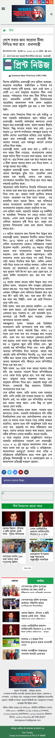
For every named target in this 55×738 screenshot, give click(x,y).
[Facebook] (27, 2)
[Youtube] (31, 2)
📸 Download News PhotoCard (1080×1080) (27, 75)
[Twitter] (35, 2)
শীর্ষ (11, 30)
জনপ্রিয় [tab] (40, 581)
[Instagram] (39, 2)
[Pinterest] (47, 2)
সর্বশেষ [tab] (14, 581)
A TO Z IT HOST (38, 735)
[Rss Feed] (51, 2)
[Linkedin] (43, 2)
